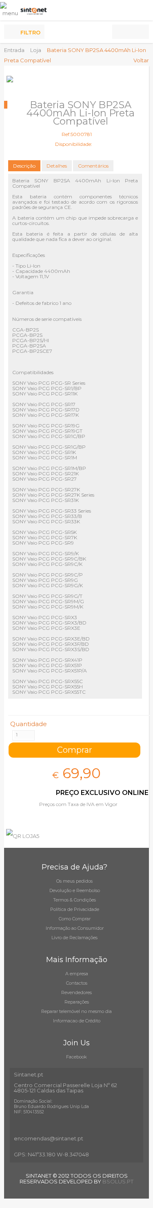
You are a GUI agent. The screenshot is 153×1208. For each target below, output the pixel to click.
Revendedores (76, 992)
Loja (35, 50)
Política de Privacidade (74, 909)
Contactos (76, 983)
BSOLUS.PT (117, 1181)
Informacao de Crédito (76, 1021)
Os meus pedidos (74, 881)
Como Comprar (75, 919)
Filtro (30, 32)
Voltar (141, 60)
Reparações (76, 1002)
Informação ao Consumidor (75, 928)
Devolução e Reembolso (74, 890)
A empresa (76, 973)
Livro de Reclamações (74, 937)
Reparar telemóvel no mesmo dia (76, 1011)
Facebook (76, 1057)
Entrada (14, 50)
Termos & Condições (74, 900)
